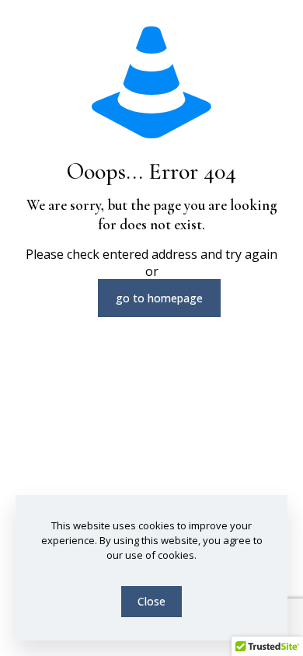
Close (151, 601)
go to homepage (159, 298)
